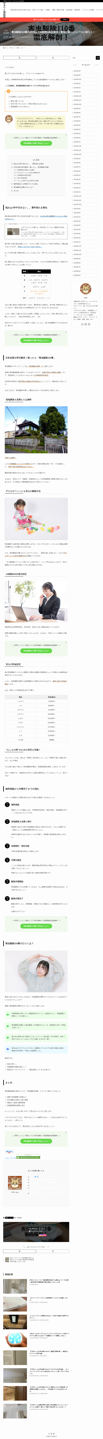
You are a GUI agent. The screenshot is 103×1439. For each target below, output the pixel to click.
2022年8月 (77, 163)
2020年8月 (77, 263)
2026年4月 (77, 71)
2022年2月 (77, 188)
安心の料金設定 (22, 178)
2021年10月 (77, 204)
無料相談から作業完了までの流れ (26, 184)
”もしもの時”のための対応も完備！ (28, 180)
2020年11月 (77, 250)
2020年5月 (77, 275)
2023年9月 (77, 108)
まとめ (16, 190)
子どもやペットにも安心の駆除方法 (28, 172)
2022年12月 (77, 146)
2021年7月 (77, 217)
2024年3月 (77, 88)
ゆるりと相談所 (4, 9)
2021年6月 (77, 221)
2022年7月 (77, 167)
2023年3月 (77, 133)
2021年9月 (77, 208)
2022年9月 (77, 158)
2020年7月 (77, 267)
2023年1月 (77, 142)
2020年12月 (77, 246)
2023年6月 (77, 121)
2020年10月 (77, 254)
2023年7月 (77, 117)
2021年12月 (77, 196)
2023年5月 (77, 125)
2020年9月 (77, 258)
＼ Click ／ (65, 19)
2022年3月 (77, 183)
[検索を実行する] (98, 58)
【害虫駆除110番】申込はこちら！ (36, 143)
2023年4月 (77, 129)
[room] (89, 324)
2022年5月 (77, 175)
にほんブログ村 (10, 1158)
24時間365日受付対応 (24, 175)
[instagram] (85, 324)
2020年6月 (77, 271)
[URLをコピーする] (53, 58)
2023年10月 (77, 104)
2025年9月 (77, 75)
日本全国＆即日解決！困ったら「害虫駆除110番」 (32, 167)
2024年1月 (77, 92)
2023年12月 (77, 96)
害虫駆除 (19, 1217)
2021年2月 (77, 238)
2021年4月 (77, 229)
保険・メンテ (15, 37)
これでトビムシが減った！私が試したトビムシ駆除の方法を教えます (42, 228)
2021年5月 (77, 225)
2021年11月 (77, 200)
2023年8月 (77, 112)
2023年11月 (77, 100)
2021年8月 (77, 213)
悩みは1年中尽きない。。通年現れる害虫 (29, 164)
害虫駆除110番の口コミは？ (24, 187)
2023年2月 (77, 138)
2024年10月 (77, 79)
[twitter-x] (82, 324)
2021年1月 (77, 242)
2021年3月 (77, 233)
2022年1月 (77, 192)
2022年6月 (77, 171)
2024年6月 (77, 83)
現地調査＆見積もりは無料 (25, 170)
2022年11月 (77, 150)
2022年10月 (77, 154)
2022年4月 (77, 179)
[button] (19, 58)
